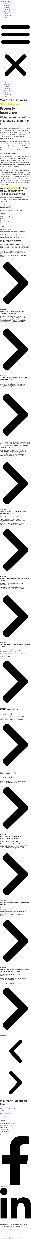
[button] (15, 49)
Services (6, 5)
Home (5, 3)
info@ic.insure (4, 1117)
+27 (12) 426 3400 (6, 1113)
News (5, 17)
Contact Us (7, 15)
